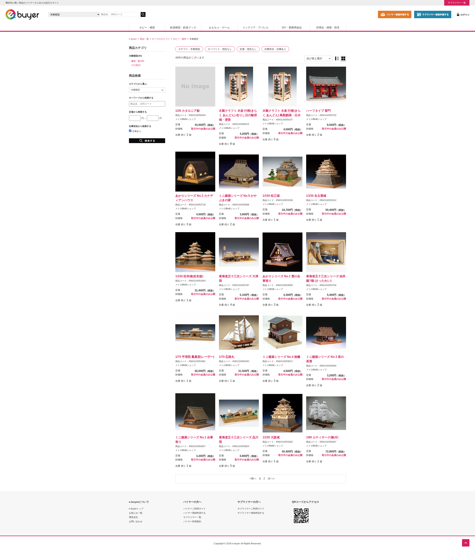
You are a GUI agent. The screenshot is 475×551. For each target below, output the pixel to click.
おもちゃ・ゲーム (219, 27)
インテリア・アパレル (255, 27)
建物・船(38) (137, 61)
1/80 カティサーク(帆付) (322, 437)
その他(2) (136, 65)
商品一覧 (144, 39)
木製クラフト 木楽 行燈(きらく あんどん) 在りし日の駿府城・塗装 (238, 115)
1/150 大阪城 (271, 437)
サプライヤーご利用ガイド (251, 508)
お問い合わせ (135, 521)
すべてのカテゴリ (161, 39)
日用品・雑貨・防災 (328, 27)
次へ (270, 478)
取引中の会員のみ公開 (203, 128)
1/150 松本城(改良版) (189, 276)
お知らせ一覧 (135, 513)
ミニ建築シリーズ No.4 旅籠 (281, 356)
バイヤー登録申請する (194, 513)
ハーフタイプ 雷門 (318, 110)
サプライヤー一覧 (457, 2)
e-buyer (133, 39)
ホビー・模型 (147, 27)
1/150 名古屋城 (316, 195)
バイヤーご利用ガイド (194, 508)
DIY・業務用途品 (292, 27)
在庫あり (136, 131)
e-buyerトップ (136, 508)
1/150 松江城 (271, 195)
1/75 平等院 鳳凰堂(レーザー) (194, 356)
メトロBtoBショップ (185, 119)
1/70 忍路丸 (226, 356)
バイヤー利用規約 (192, 521)
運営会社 (133, 517)
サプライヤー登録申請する (251, 513)
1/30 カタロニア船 (187, 110)
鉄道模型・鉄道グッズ (183, 27)
